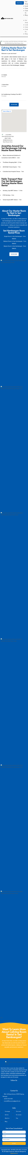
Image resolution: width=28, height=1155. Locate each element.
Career (26, 8)
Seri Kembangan (14, 65)
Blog (26, 15)
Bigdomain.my (14, 1153)
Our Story (26, 3)
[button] (26, 18)
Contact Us (26, 12)
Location (26, 6)
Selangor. (22, 65)
